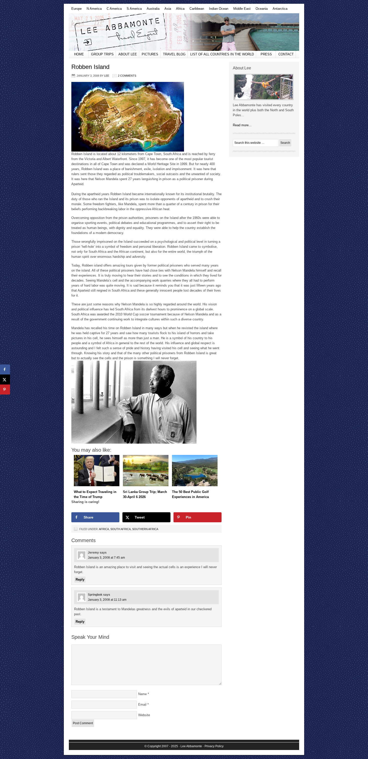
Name (142, 694)
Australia (151, 10)
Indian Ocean (217, 10)
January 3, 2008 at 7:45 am (106, 557)
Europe (75, 10)
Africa (179, 10)
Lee (106, 75)
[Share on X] (5, 379)
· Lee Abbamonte (190, 746)
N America (93, 10)
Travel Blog (174, 54)
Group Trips (102, 54)
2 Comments (127, 75)
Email (142, 704)
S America (133, 10)
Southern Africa (145, 529)
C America (113, 10)
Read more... (242, 125)
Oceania (260, 10)
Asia (166, 10)
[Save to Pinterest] (5, 390)
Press (266, 54)
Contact (286, 54)
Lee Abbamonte (184, 32)
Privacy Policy (214, 746)
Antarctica (278, 10)
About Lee (127, 54)
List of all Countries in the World (222, 54)
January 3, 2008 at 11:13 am (107, 599)
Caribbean (195, 10)
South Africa (120, 529)
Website (144, 715)
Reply (80, 579)
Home (79, 54)
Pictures (150, 54)
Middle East (241, 10)
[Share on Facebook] (5, 369)
